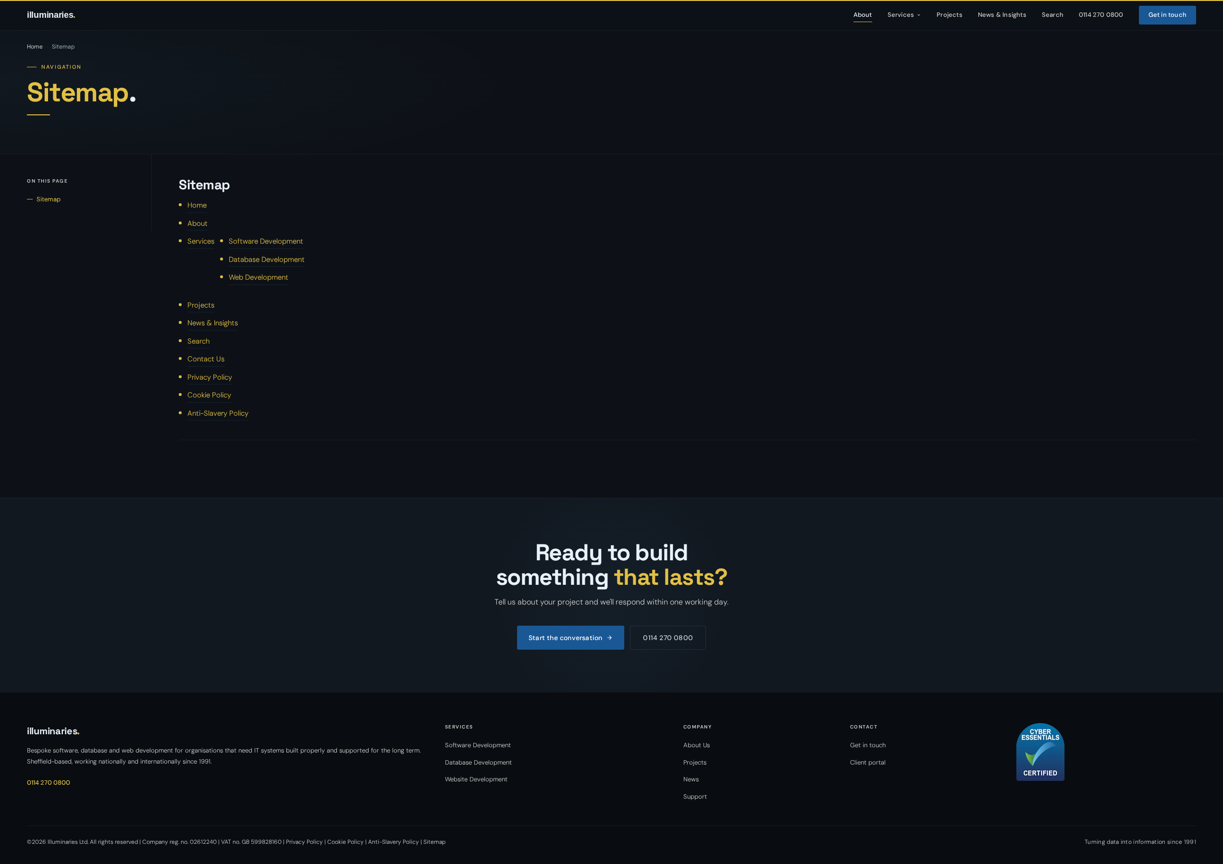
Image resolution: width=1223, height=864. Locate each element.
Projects (200, 305)
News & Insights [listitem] (1002, 15)
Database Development (267, 259)
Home (35, 46)
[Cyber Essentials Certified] (1106, 752)
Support (695, 796)
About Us (696, 745)
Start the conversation (565, 637)
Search (198, 341)
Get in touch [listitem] (1167, 15)
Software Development (266, 241)
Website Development (476, 779)
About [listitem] (862, 15)
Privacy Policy (209, 377)
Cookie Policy (209, 395)
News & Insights (212, 323)
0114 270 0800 (668, 637)
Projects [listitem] (950, 15)
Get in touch (868, 745)
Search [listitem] (1052, 15)
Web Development (258, 277)
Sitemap (49, 199)
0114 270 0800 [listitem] (1101, 15)
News (691, 779)
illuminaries (51, 15)
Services (901, 15)
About (197, 223)
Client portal (868, 762)
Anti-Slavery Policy (217, 413)
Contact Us (205, 359)
